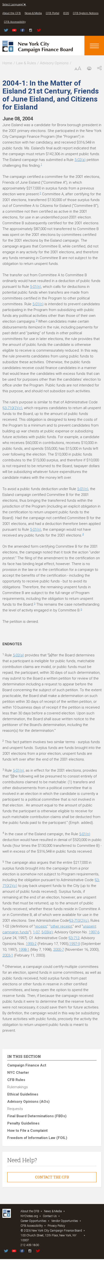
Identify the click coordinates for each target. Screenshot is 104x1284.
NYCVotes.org (29, 1216)
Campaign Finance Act (26, 1065)
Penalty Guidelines (23, 1123)
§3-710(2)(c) (12, 408)
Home (7, 63)
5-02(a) (80, 160)
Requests (15, 1109)
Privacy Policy (56, 1225)
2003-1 (7, 955)
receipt (41, 926)
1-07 (36, 932)
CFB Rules (16, 1080)
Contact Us (50, 1216)
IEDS (66, 13)
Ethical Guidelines (22, 1094)
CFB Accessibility (15, 21)
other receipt (61, 926)
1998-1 (24, 949)
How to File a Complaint (27, 1130)
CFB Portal (52, 13)
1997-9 (74, 944)
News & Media (33, 13)
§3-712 (73, 938)
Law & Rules (26, 63)
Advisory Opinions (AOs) (28, 1101)
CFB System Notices (85, 13)
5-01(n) (35, 286)
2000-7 (58, 949)
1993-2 (31, 944)
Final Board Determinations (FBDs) (37, 1116)
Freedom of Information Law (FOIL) (37, 1138)
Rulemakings (17, 1087)
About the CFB (11, 13)
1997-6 (94, 932)
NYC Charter (18, 1072)
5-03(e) (47, 932)
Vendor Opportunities (64, 1221)
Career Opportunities (33, 1221)
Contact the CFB (52, 1177)
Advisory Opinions (54, 63)
